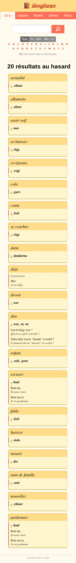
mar (16, 128)
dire (14, 316)
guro (17, 191)
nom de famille (23, 474)
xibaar (18, 85)
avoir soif (18, 120)
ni (22, 323)
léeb (16, 213)
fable (15, 411)
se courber (19, 226)
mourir (16, 453)
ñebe (17, 440)
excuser (17, 374)
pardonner (19, 517)
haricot (17, 432)
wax (16, 323)
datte (15, 247)
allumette (18, 99)
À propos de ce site (38, 557)
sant (17, 482)
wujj (17, 170)
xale (17, 360)
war (16, 302)
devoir (16, 294)
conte (15, 205)
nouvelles (18, 496)
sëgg (16, 149)
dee (15, 461)
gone (24, 360)
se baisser (19, 141)
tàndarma (20, 255)
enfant (16, 352)
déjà (14, 269)
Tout (24, 39)
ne (27, 323)
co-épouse (19, 162)
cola (14, 184)
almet (17, 106)
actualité (18, 77)
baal (16, 382)
